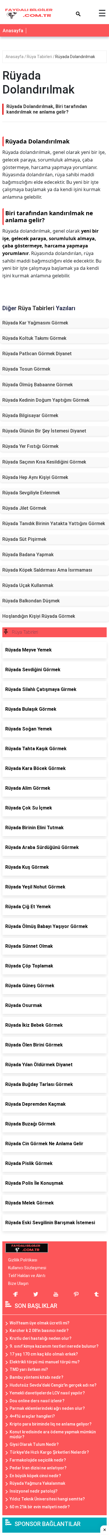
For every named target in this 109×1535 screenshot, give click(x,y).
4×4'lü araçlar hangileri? (32, 1416)
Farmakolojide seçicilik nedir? (38, 1460)
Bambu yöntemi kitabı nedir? (36, 1377)
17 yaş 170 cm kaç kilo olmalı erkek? (44, 1354)
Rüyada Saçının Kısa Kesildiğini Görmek (44, 462)
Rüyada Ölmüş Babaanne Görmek (37, 384)
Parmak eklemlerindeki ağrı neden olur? (47, 1408)
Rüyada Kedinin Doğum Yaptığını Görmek (45, 400)
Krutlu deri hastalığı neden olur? (41, 1338)
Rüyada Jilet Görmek (24, 508)
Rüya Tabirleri (40, 56)
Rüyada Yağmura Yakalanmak (37, 1483)
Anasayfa (13, 30)
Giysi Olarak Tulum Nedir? (34, 1444)
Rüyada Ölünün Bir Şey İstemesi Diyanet (44, 431)
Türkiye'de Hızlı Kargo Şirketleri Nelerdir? (49, 1452)
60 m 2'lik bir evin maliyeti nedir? (40, 1507)
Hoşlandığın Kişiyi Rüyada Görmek (38, 616)
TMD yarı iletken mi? (29, 1369)
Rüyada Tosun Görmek (26, 369)
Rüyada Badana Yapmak (27, 554)
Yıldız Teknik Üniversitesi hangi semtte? (47, 1499)
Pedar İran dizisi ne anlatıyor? (38, 1468)
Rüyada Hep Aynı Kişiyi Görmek (35, 477)
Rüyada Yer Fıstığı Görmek (30, 446)
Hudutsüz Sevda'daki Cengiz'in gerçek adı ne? (53, 1385)
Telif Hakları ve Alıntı (26, 1275)
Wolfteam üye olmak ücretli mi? (39, 1323)
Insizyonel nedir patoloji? (34, 1491)
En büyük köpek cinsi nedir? (35, 1475)
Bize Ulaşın (18, 1283)
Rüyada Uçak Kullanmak (27, 585)
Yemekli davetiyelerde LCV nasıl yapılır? (47, 1393)
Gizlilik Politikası (22, 1260)
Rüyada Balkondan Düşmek (31, 601)
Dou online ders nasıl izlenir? (37, 1400)
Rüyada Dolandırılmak (75, 56)
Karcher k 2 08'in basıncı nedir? (39, 1330)
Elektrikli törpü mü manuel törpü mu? (45, 1362)
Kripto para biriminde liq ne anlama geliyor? (51, 1424)
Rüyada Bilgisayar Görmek (30, 415)
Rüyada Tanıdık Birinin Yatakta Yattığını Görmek (53, 523)
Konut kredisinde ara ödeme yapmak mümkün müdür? (53, 1434)
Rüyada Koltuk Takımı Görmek (34, 338)
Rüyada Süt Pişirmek (24, 539)
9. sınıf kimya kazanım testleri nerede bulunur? (54, 1346)
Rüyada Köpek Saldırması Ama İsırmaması (47, 570)
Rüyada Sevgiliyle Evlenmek (31, 492)
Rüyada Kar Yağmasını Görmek (35, 323)
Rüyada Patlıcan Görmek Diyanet (37, 353)
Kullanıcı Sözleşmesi (27, 1267)
